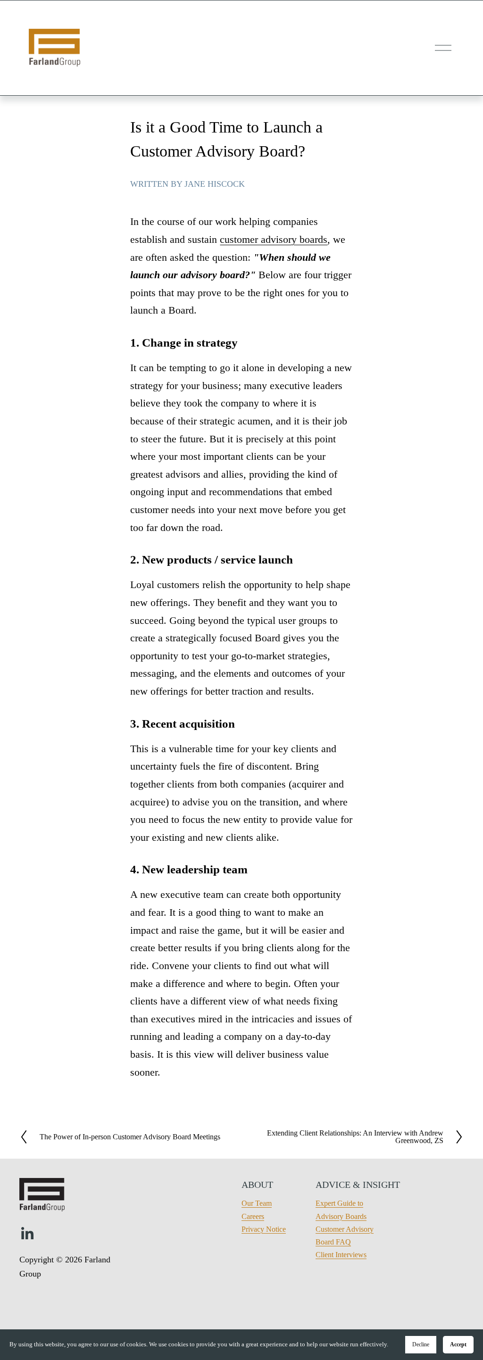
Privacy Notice (264, 1229)
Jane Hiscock (214, 184)
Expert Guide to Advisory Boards (341, 1209)
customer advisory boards (273, 239)
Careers (253, 1216)
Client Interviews (341, 1255)
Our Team (257, 1203)
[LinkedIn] (26, 1233)
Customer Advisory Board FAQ (345, 1235)
